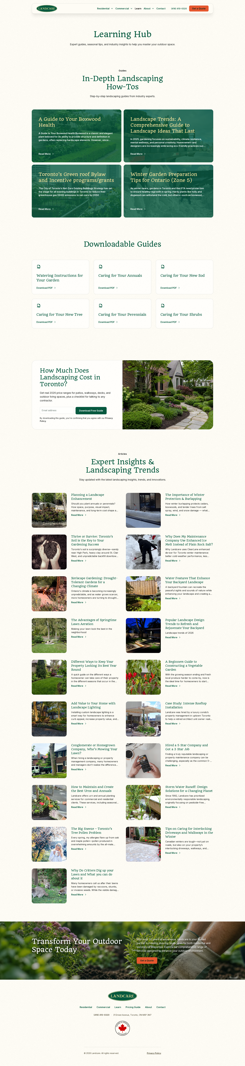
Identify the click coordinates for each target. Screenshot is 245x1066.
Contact (160, 8)
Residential (86, 1007)
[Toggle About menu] (153, 8)
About (148, 1007)
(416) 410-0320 (179, 8)
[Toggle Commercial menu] (131, 8)
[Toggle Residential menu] (112, 8)
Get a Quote (199, 8)
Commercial (103, 1007)
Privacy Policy (154, 1053)
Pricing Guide (133, 1007)
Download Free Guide (91, 410)
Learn (138, 8)
